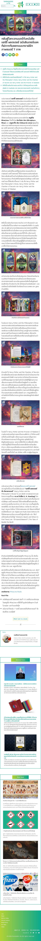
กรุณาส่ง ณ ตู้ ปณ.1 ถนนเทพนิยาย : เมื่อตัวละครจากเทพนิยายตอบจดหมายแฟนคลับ (20, 685)
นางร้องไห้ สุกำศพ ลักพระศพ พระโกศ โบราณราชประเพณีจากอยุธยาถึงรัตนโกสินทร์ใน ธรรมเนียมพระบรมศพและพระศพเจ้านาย (20, 756)
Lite (2, 914)
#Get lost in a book (20, 618)
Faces (2, 916)
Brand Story (4, 922)
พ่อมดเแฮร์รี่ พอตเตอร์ (28, 486)
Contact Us (24, 930)
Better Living (4, 918)
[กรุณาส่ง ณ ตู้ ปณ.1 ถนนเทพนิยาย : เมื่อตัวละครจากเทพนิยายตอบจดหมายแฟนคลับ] (20, 672)
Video (2, 927)
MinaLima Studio (16, 591)
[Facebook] (3, 54)
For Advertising (35, 930)
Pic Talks (3, 925)
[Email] (13, 54)
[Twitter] (6, 54)
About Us (17, 930)
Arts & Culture (5, 920)
